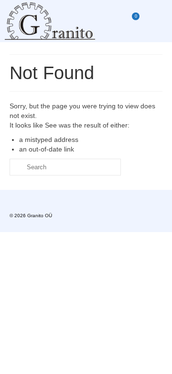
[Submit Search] (17, 167)
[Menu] (155, 21)
